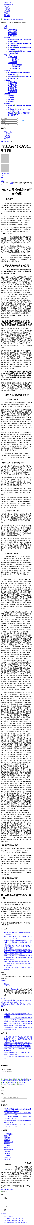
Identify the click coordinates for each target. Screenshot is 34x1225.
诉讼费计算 (8, 2)
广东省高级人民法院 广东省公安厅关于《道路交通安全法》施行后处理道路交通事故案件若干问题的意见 (18, 1039)
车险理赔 (11, 95)
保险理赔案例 (12, 63)
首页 (2, 141)
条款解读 (11, 101)
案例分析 (7, 1136)
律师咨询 (4, 1213)
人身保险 (11, 97)
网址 (2, 1094)
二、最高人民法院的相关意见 (13, 1218)
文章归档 (7, 16)
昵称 (2, 1087)
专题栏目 (7, 134)
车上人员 (7, 986)
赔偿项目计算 (8, 4)
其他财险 (11, 99)
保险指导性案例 (17, 65)
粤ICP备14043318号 (7, 1189)
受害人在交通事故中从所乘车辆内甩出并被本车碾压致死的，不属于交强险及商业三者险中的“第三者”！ (18, 957)
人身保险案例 (16, 68)
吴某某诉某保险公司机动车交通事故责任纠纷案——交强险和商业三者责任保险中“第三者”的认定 (18, 942)
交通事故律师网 (17, 19)
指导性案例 (15, 59)
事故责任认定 (12, 86)
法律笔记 (7, 6)
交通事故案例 (12, 57)
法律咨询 (7, 12)
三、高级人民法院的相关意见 (13, 1220)
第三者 (6, 984)
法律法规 (7, 1151)
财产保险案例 (16, 66)
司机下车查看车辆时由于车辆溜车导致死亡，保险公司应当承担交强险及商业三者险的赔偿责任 (18, 963)
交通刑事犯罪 (8, 1149)
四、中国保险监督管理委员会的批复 (16, 1222)
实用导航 (7, 8)
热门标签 (7, 10)
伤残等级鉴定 (12, 92)
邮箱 (2, 1090)
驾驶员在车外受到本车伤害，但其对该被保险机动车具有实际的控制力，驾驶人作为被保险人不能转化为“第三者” (18, 952)
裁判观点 (6, 141)
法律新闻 (7, 14)
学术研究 (7, 1140)
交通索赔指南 (12, 82)
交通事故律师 (13, 989)
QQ (2, 1097)
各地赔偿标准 (12, 90)
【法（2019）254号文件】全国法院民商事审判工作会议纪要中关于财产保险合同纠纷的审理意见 (18, 1048)
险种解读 (7, 1144)
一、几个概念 (8, 1216)
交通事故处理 (12, 84)
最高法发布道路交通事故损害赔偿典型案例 (18, 1021)
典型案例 (14, 61)
